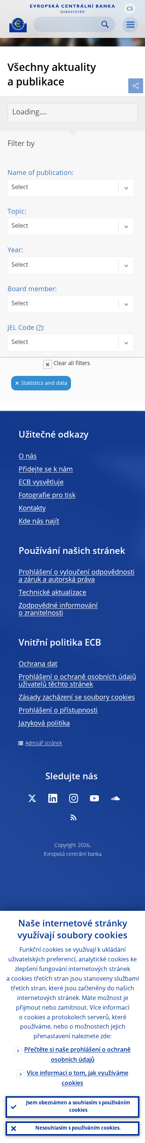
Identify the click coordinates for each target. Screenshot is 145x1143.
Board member (31, 289)
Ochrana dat (38, 664)
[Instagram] (74, 798)
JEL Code (25, 328)
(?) (39, 328)
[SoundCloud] (115, 798)
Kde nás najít (39, 521)
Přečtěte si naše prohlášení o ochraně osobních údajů (77, 1055)
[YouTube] (94, 798)
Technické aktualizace (52, 593)
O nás (28, 456)
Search (105, 24)
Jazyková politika (44, 723)
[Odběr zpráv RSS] (74, 817)
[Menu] (130, 25)
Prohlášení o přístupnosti (58, 710)
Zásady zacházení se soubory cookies (77, 697)
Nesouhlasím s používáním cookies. (78, 1128)
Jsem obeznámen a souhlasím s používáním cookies (78, 1107)
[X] (32, 798)
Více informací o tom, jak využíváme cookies (77, 1079)
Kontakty (32, 508)
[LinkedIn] (53, 798)
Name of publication (39, 173)
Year (14, 250)
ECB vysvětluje (41, 482)
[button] (129, 8)
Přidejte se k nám (46, 469)
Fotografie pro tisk (47, 495)
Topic (16, 211)
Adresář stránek (43, 743)
